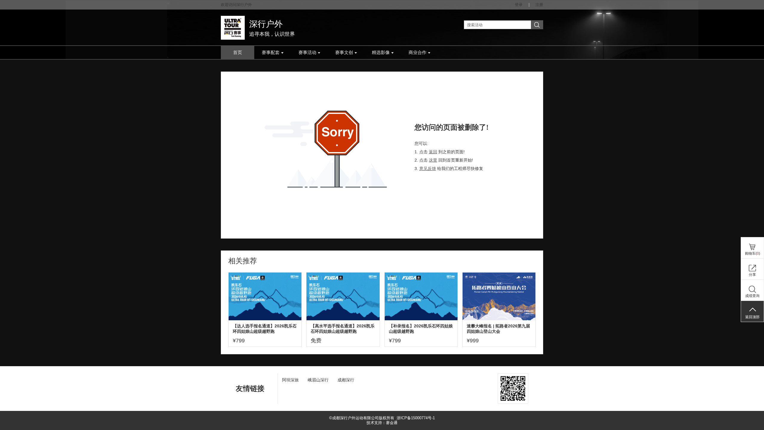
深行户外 (266, 24)
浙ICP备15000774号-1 (416, 418)
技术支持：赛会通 (382, 422)
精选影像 (381, 52)
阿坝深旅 (290, 380)
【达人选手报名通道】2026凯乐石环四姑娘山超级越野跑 (265, 329)
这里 (433, 160)
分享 (752, 275)
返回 (433, 151)
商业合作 (417, 52)
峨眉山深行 (318, 380)
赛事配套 (271, 52)
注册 (539, 4)
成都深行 (346, 380)
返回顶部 (752, 317)
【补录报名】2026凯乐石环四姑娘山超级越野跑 (421, 329)
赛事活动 (307, 52)
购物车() (752, 253)
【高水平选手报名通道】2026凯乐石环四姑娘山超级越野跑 (343, 329)
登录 (519, 4)
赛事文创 (344, 52)
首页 (237, 52)
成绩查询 (752, 296)
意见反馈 (427, 168)
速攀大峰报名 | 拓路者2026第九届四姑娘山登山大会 (498, 329)
